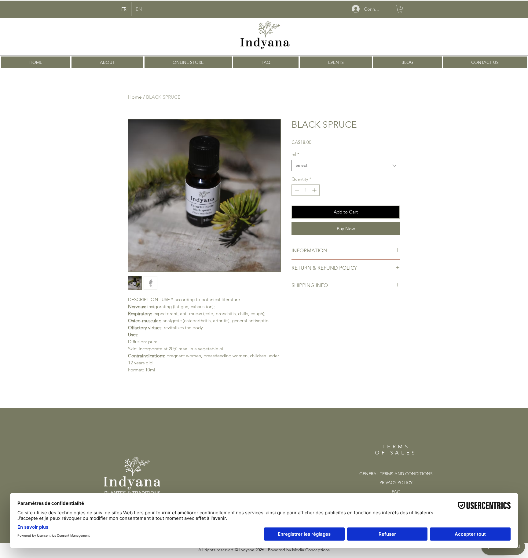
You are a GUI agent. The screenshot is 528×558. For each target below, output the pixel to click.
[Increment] (315, 190)
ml (295, 154)
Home (135, 97)
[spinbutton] (305, 190)
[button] (400, 9)
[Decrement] (296, 190)
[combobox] (346, 165)
